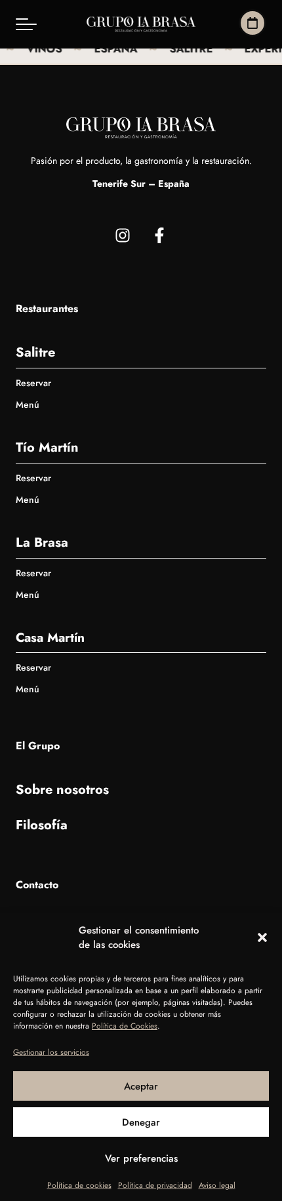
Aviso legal (217, 1185)
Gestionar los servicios (51, 1052)
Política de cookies (79, 1185)
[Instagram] (123, 235)
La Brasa (42, 542)
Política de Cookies (124, 1026)
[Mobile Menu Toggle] (26, 24)
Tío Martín (47, 447)
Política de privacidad (155, 1185)
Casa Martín (50, 637)
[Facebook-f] (159, 235)
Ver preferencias (141, 1158)
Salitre (35, 352)
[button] (262, 937)
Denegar (141, 1122)
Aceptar (141, 1086)
